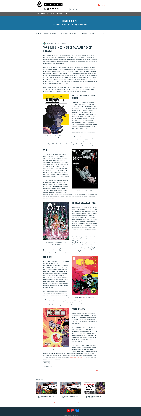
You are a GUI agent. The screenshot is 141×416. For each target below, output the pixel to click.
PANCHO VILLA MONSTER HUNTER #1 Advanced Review (93, 397)
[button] (103, 33)
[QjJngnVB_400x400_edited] (45, 9)
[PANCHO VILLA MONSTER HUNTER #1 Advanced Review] (94, 388)
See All (103, 379)
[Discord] (55, 9)
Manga (92, 33)
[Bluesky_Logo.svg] (77, 410)
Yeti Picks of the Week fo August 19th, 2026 (46, 397)
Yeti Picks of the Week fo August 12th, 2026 (70, 397)
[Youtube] (53, 9)
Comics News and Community (69, 33)
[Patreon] (50, 9)
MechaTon (46, 362)
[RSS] (58, 9)
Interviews (84, 33)
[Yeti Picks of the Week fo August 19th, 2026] (46, 388)
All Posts (38, 33)
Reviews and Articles (50, 33)
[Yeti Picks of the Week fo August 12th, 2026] (70, 388)
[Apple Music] (48, 9)
